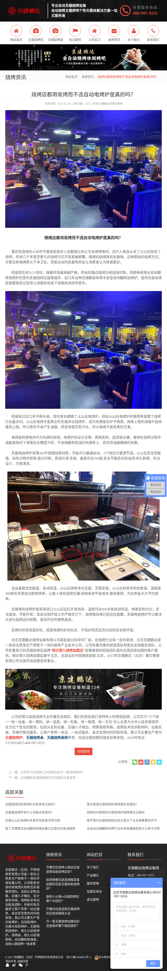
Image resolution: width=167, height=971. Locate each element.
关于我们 (93, 867)
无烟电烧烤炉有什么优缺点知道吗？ (29, 812)
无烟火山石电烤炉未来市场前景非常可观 (32, 820)
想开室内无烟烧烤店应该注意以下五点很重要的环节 (122, 820)
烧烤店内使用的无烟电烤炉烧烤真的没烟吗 (116, 812)
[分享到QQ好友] (7, 965)
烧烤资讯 (88, 76)
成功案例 (93, 899)
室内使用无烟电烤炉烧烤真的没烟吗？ (113, 804)
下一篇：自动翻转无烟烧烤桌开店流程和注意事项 (41, 777)
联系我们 (135, 855)
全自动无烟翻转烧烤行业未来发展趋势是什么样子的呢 (123, 828)
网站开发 (11, 961)
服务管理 (93, 883)
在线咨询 (83, 751)
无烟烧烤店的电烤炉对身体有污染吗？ (31, 804)
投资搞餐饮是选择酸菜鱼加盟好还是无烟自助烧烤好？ (63, 884)
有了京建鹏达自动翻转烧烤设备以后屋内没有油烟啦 (40, 828)
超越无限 (23, 961)
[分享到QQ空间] (153, 762)
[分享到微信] (134, 762)
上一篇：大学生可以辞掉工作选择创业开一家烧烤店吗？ (46, 772)
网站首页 (71, 76)
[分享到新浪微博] (141, 762)
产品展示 (93, 875)
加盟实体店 (94, 891)
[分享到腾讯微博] (147, 762)
